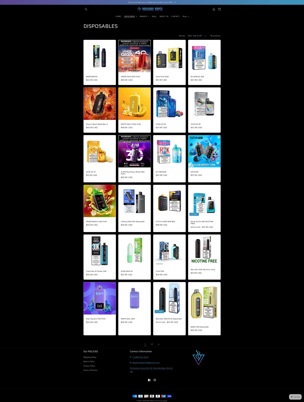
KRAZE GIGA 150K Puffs (130, 77)
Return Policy (89, 362)
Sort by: (182, 36)
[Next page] (159, 344)
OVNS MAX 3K (127, 271)
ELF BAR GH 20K (197, 77)
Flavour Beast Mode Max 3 (97, 124)
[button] (86, 9)
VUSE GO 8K (161, 124)
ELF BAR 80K (161, 172)
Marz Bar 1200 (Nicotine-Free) (203, 270)
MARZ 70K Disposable (200, 327)
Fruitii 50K (160, 271)
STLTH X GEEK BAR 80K (165, 222)
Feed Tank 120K (162, 77)
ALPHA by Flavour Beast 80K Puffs (133, 173)
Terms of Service (90, 370)
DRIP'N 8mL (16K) (128, 319)
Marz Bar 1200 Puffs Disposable (169, 319)
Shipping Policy (89, 357)
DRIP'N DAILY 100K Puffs (131, 124)
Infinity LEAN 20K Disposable (133, 222)
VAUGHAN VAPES (148, 401)
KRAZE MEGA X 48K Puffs (96, 222)
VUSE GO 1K (91, 172)
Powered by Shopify (160, 401)
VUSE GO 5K (196, 124)
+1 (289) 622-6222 (140, 357)
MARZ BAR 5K (91, 77)
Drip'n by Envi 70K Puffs (96, 319)
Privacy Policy (89, 366)
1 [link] (145, 344)
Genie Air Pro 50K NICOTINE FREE (202, 223)
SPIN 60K (195, 172)
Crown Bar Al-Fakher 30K (96, 271)
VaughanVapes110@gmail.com (146, 363)
